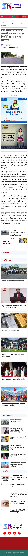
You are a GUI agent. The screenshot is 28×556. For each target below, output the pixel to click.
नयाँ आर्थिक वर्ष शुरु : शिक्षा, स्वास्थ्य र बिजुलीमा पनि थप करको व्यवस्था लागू (14, 306)
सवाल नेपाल (7, 45)
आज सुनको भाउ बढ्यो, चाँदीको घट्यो (11, 330)
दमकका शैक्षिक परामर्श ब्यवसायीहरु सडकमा (13, 281)
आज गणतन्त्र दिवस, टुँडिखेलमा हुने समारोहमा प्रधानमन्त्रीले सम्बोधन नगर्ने (13, 405)
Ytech (18, 554)
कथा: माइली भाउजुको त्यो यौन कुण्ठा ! (17, 485)
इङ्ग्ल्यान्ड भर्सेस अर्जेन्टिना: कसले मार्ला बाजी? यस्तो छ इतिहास (13, 356)
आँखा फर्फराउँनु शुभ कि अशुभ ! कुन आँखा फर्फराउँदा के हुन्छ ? (18, 503)
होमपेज (3, 22)
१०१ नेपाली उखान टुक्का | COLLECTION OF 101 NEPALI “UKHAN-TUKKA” (18, 478)
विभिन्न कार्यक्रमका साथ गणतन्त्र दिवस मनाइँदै (13, 379)
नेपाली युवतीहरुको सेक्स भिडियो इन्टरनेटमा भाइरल (18, 511)
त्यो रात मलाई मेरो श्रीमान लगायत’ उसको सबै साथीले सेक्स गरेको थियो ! (18, 495)
